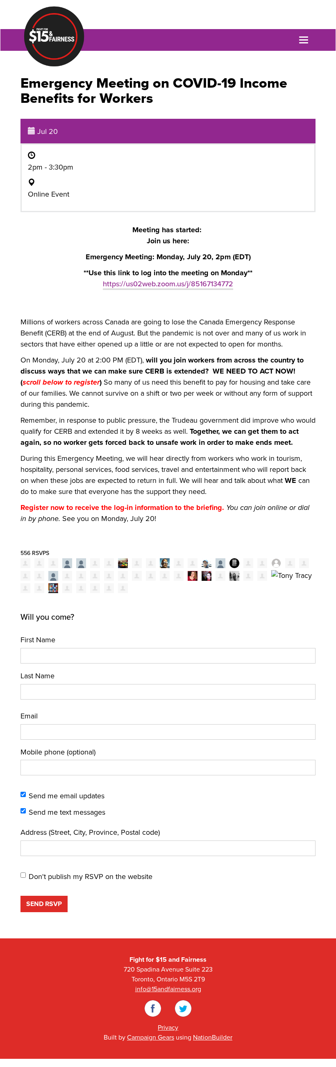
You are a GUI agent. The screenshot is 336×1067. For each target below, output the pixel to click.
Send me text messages (67, 812)
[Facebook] (152, 1008)
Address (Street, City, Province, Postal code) (90, 832)
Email (29, 715)
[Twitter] (183, 1008)
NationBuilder (212, 1037)
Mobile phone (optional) (57, 752)
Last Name (37, 675)
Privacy (168, 1028)
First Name (37, 639)
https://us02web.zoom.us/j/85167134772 (168, 283)
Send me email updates (66, 795)
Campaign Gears (150, 1037)
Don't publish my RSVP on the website (90, 876)
